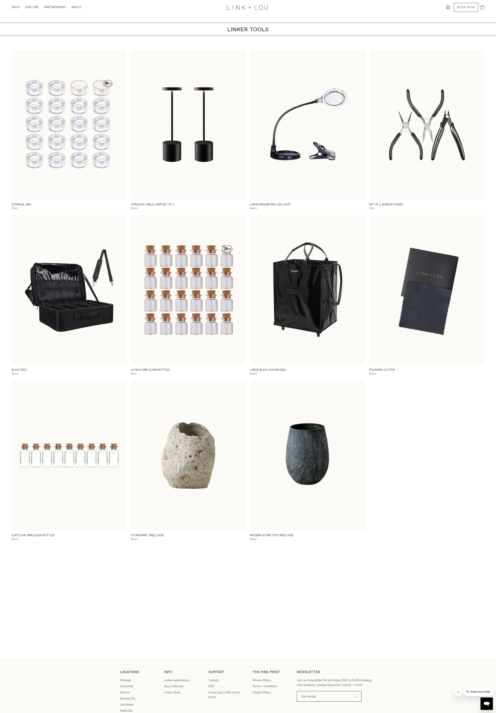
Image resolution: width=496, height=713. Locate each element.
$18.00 (253, 539)
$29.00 (134, 539)
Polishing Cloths (382, 369)
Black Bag (19, 369)
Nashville (126, 710)
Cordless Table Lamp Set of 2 (152, 204)
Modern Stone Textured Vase (271, 535)
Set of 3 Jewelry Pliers (386, 204)
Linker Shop (172, 692)
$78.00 (372, 373)
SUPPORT (216, 672)
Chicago (125, 680)
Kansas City (127, 698)
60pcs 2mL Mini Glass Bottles (33, 535)
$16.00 (15, 539)
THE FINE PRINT (266, 672)
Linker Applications (177, 680)
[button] (55, 7)
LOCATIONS (129, 672)
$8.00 (134, 373)
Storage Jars (21, 204)
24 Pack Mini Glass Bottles (150, 369)
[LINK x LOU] (248, 7)
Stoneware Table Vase (147, 535)
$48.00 (253, 208)
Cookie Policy (262, 692)
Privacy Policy (262, 680)
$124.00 (254, 373)
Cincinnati (126, 686)
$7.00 (372, 208)
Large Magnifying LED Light (270, 204)
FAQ (211, 686)
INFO (168, 672)
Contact (213, 680)
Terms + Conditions (265, 686)
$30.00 (134, 208)
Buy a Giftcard (173, 686)
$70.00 (15, 373)
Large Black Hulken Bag (268, 369)
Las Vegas (126, 704)
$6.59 (14, 208)
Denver (125, 692)
